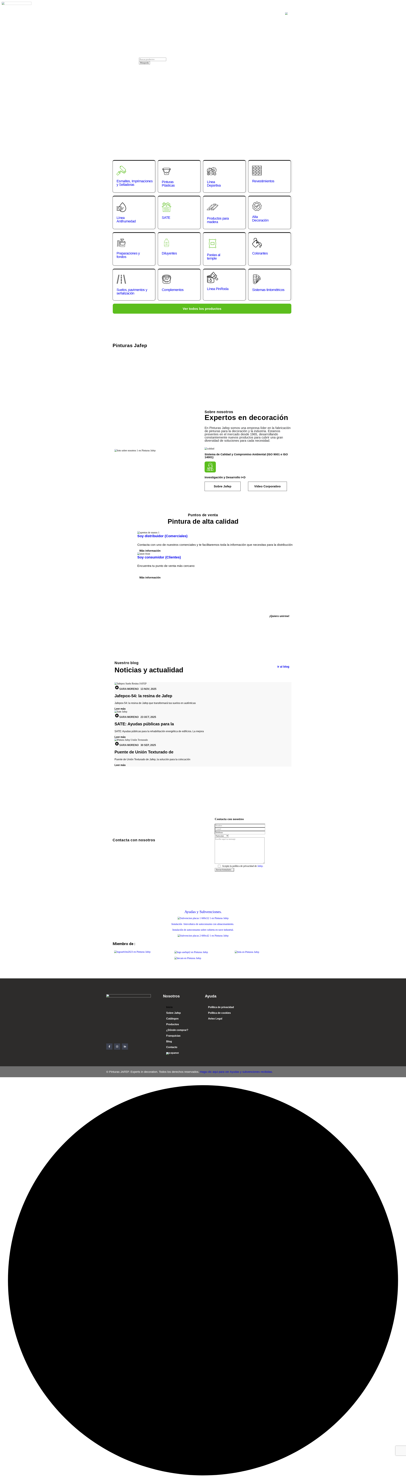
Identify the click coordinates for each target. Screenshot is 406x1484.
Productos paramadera (218, 220)
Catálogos (173, 14)
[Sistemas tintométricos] (257, 279)
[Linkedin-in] (125, 1046)
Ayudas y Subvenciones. (203, 912)
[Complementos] (166, 279)
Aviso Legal (215, 1018)
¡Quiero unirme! (279, 616)
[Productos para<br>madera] (212, 207)
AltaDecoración (260, 218)
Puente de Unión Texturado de (144, 752)
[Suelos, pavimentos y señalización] (121, 279)
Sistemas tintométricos (268, 290)
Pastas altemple (213, 256)
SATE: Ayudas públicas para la (144, 724)
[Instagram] (117, 1046)
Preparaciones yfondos (128, 255)
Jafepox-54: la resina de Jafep (143, 695)
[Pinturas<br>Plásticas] (166, 171)
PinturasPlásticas (168, 183)
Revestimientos (263, 181)
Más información (149, 550)
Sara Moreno (129, 689)
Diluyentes (169, 253)
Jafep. (260, 866)
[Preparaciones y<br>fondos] (121, 242)
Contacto (273, 14)
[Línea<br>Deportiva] (211, 171)
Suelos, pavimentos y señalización (132, 291)
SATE (166, 218)
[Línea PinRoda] (212, 277)
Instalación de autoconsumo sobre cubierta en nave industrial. (203, 929)
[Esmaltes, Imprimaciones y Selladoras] (121, 170)
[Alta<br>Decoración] (257, 206)
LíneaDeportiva (214, 183)
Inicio (136, 14)
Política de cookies (219, 1013)
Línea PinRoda (217, 289)
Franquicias (242, 14)
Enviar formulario (223, 869)
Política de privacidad (221, 1007)
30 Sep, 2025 (148, 745)
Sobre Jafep (153, 14)
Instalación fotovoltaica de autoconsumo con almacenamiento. (203, 924)
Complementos (173, 290)
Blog (258, 14)
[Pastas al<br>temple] (212, 243)
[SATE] (166, 207)
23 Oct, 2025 (148, 717)
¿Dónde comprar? (216, 14)
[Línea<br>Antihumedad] (121, 207)
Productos (192, 14)
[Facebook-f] (109, 1046)
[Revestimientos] (257, 170)
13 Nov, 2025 (148, 689)
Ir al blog (283, 666)
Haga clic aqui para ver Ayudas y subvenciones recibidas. (236, 1071)
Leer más (120, 708)
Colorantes (260, 253)
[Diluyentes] (166, 242)
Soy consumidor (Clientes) (159, 557)
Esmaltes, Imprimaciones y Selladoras (135, 183)
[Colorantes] (257, 242)
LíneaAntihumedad (126, 219)
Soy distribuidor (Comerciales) (162, 536)
